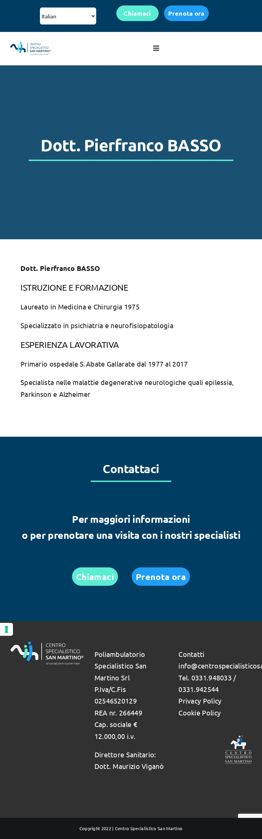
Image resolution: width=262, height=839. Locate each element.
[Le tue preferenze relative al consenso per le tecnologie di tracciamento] (6, 629)
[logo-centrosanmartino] (30, 45)
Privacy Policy (199, 700)
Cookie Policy (199, 712)
